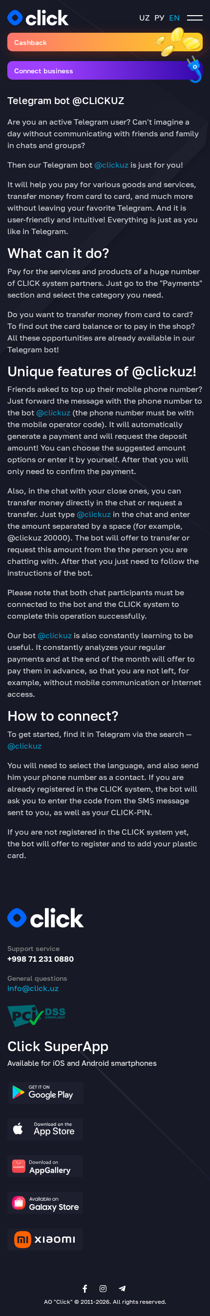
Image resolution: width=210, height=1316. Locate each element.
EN (174, 17)
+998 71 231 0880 (40, 959)
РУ (159, 17)
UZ (144, 17)
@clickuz (111, 165)
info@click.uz (33, 988)
